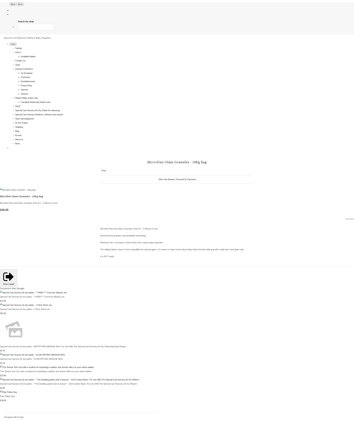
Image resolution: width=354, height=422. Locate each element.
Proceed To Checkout (186, 179)
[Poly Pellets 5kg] (8, 392)
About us (19, 139)
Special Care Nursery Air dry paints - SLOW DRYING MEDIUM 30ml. (31, 359)
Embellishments (28, 81)
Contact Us (20, 60)
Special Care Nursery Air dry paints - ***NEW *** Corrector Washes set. (32, 297)
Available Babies (28, 56)
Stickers (24, 94)
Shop (17, 65)
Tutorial (18, 48)
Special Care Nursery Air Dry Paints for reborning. (37, 110)
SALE (17, 106)
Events (18, 135)
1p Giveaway (27, 73)
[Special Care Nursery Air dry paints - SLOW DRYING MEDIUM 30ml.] (32, 355)
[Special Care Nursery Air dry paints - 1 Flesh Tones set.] (26, 305)
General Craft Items (24, 69)
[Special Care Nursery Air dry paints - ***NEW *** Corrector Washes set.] (33, 292)
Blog (17, 131)
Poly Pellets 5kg (7, 396)
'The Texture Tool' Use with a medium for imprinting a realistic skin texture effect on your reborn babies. (46, 371)
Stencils (24, 89)
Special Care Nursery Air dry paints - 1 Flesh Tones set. (25, 309)
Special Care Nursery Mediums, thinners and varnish (39, 114)
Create (20, 417)
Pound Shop (26, 85)
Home (18, 52)
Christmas (25, 77)
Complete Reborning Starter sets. (36, 102)
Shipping (19, 127)
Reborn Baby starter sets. (26, 98)
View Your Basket (166, 179)
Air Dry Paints (21, 123)
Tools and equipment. (24, 118)
